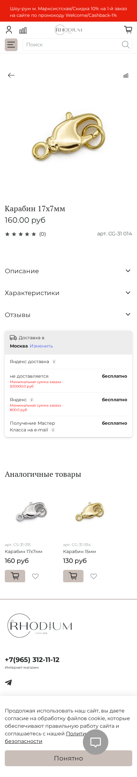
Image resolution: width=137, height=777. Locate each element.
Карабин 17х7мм (23, 551)
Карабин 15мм (79, 551)
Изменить (41, 346)
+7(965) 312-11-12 (32, 660)
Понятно (68, 758)
